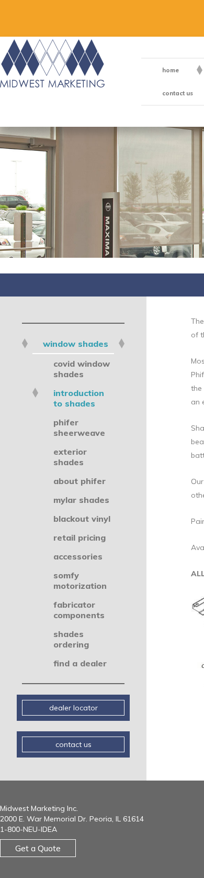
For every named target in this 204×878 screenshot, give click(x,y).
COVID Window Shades (81, 368)
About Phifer (79, 481)
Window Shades (75, 343)
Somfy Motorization (80, 580)
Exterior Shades (70, 456)
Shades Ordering (71, 639)
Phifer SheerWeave (79, 427)
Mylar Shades (81, 500)
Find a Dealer (80, 663)
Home (170, 70)
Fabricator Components (79, 609)
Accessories (78, 556)
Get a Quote (38, 848)
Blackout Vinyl (81, 518)
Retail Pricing (79, 537)
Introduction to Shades (78, 398)
